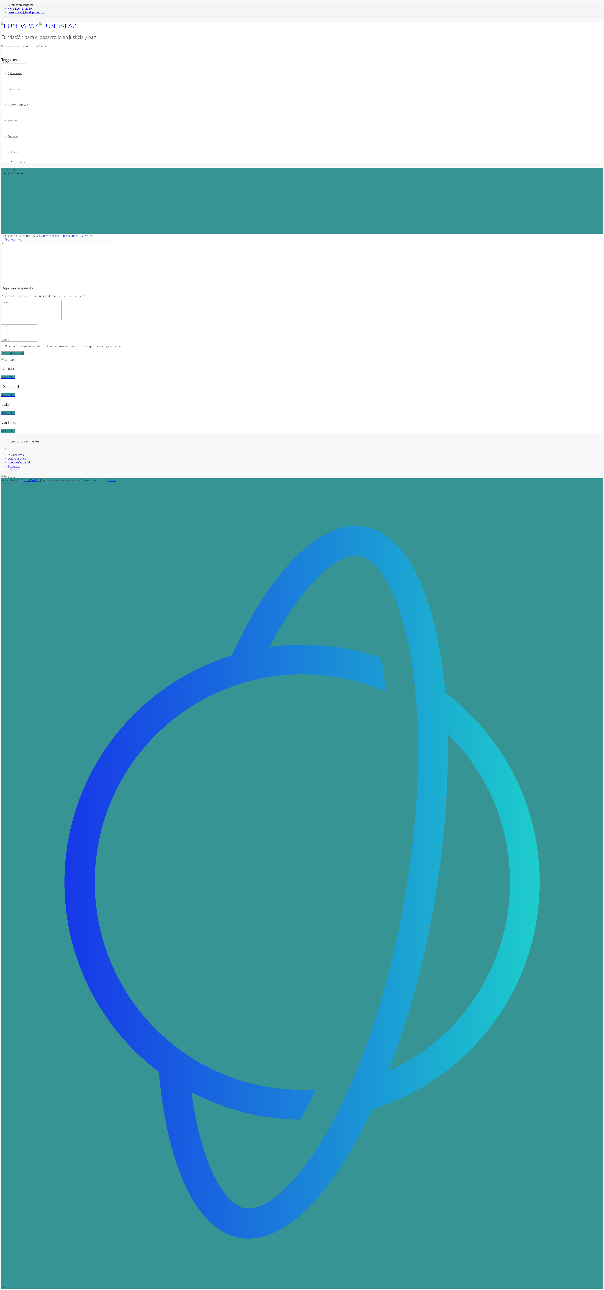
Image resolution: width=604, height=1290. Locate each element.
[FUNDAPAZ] (38, 26)
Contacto (13, 136)
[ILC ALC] (58, 280)
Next (20, 239)
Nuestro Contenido (18, 104)
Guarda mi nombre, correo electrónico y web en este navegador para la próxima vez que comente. (63, 346)
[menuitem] (305, 152)
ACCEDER (8, 377)
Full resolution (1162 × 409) (75, 235)
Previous (8, 239)
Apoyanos (13, 120)
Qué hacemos (15, 73)
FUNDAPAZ (31, 480)
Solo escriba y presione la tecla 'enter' (24, 46)
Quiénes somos (16, 89)
